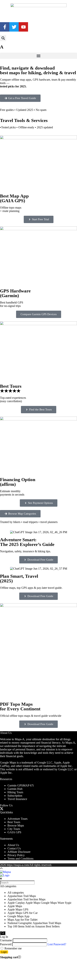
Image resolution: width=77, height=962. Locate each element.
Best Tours (13, 822)
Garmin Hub (14, 788)
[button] (3, 38)
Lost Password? (56, 944)
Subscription (14, 795)
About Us (13, 845)
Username (6, 940)
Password (5, 944)
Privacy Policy (16, 855)
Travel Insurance (17, 799)
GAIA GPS (14, 832)
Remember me (13, 948)
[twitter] (1, 809)
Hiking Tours (15, 792)
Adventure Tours (17, 818)
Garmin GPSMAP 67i (20, 785)
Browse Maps (15, 825)
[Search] (2, 933)
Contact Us (14, 848)
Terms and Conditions (20, 858)
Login (4, 952)
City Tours (13, 828)
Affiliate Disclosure (18, 851)
